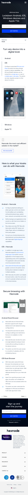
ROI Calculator (7, 150)
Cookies (19, 484)
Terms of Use (9, 484)
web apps (16, 76)
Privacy (15, 484)
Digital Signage (18, 239)
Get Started (14, 31)
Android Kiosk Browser (10, 318)
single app (15, 74)
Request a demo (13, 422)
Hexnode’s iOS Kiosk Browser (13, 265)
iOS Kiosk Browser (8, 358)
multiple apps (8, 76)
